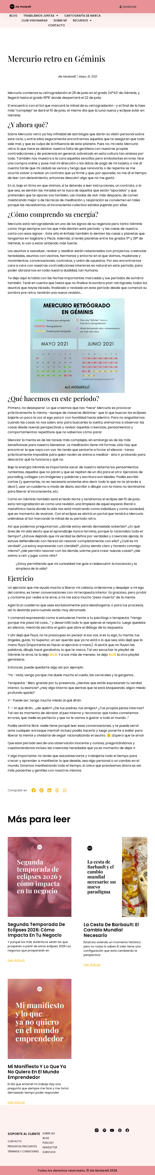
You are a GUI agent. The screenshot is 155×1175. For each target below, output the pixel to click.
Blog (13, 16)
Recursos (80, 20)
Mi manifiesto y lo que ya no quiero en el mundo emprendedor (37, 1071)
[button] (33, 790)
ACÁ (53, 654)
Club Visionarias (34, 20)
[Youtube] (112, 1130)
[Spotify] (104, 1130)
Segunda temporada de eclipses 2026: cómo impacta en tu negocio (36, 929)
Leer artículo (16, 960)
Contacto (56, 25)
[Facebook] (127, 1130)
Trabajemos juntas (38, 16)
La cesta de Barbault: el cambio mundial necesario (111, 930)
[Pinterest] (119, 1130)
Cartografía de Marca (82, 16)
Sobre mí (60, 20)
